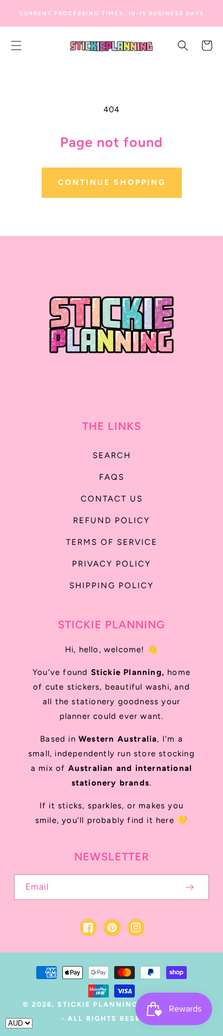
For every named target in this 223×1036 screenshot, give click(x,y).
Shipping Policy (111, 585)
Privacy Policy (111, 564)
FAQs (111, 477)
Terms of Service (112, 542)
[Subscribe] (189, 887)
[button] (16, 45)
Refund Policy (111, 520)
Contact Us (112, 499)
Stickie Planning (97, 1004)
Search (112, 455)
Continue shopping (112, 182)
